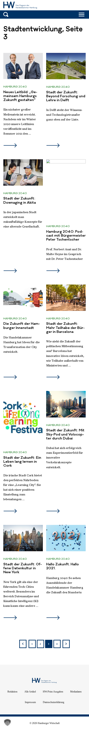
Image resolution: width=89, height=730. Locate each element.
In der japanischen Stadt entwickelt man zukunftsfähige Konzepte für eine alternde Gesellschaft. (22, 219)
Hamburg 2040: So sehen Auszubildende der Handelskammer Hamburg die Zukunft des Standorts (64, 585)
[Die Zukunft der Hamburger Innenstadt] (23, 298)
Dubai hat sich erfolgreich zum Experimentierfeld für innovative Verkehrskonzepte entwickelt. (64, 458)
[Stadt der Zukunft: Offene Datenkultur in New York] (23, 538)
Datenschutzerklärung (53, 702)
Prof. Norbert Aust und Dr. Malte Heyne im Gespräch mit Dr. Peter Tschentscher (64, 254)
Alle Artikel (30, 691)
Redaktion (12, 691)
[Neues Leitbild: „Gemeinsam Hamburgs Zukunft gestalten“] (23, 66)
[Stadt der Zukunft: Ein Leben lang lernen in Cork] (23, 418)
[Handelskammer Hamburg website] (74, 6)
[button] (7, 722)
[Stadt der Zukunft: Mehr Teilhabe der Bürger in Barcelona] (66, 298)
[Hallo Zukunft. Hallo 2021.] (66, 538)
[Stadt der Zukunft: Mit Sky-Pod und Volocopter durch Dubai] (66, 404)
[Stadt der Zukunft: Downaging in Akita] (23, 172)
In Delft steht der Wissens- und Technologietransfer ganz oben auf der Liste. (64, 114)
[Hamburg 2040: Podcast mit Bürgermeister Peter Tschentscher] (66, 189)
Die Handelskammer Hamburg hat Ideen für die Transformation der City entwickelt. (21, 345)
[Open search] (5, 14)
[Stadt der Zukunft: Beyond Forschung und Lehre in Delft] (66, 66)
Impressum (30, 702)
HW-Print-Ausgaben (53, 691)
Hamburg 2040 (15, 86)
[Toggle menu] (81, 14)
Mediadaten (76, 691)
